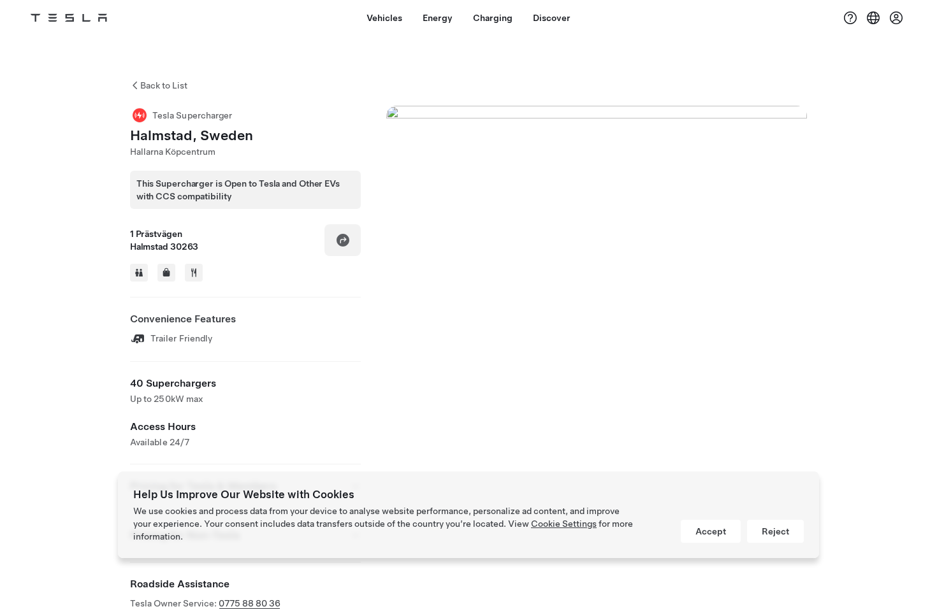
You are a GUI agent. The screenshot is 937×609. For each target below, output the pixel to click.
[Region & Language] (873, 18)
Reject (775, 531)
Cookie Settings (564, 524)
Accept (710, 531)
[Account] (896, 18)
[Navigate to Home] (68, 17)
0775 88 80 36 (249, 603)
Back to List (163, 85)
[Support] (850, 18)
